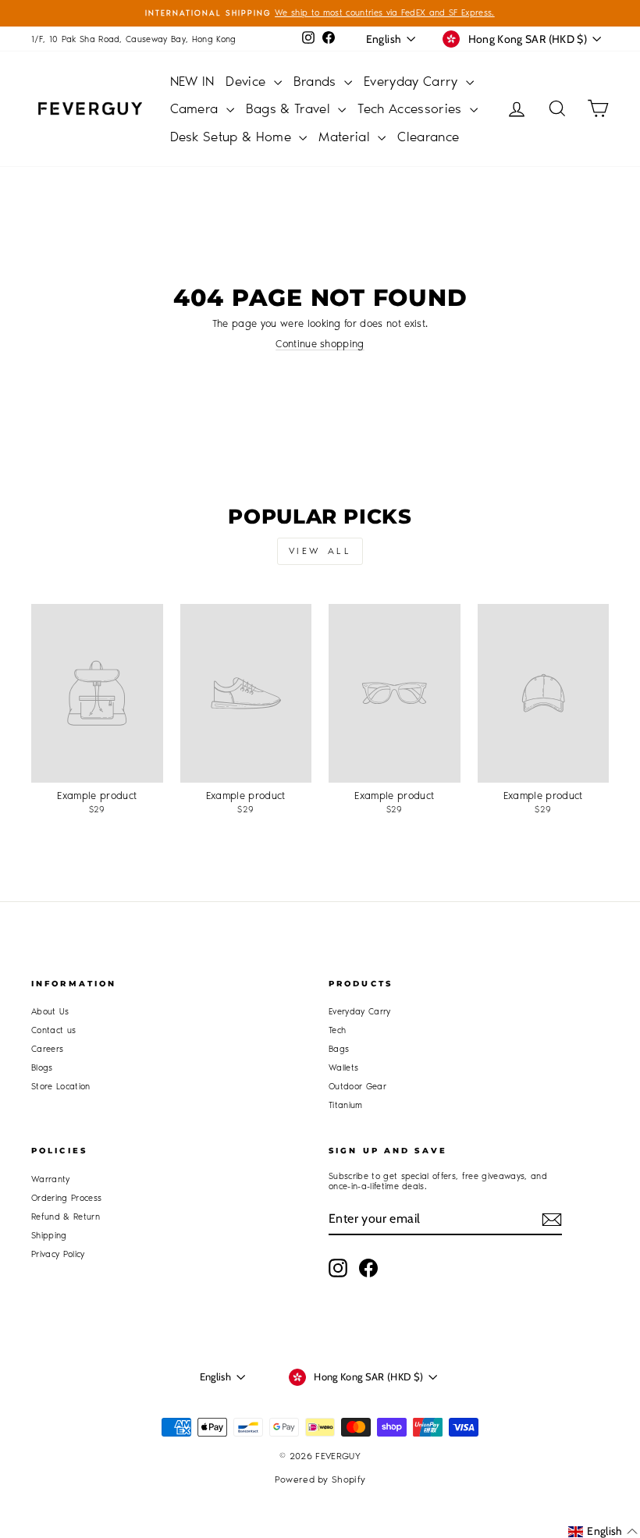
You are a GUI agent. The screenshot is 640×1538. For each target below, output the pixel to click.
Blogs (42, 1068)
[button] (603, 1531)
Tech (337, 1030)
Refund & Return (65, 1217)
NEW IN (192, 81)
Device (247, 81)
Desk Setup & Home (233, 136)
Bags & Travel (290, 108)
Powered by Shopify (320, 1479)
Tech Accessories (411, 108)
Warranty (50, 1179)
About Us (50, 1012)
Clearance (428, 136)
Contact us (53, 1030)
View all (320, 550)
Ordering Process (66, 1198)
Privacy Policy (58, 1254)
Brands (316, 81)
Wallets (343, 1068)
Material (346, 136)
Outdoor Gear (357, 1087)
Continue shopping (320, 344)
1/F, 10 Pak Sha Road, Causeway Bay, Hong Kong (133, 39)
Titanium (346, 1105)
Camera (196, 108)
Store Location (61, 1087)
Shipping (49, 1236)
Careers (47, 1049)
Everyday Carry (413, 81)
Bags (339, 1049)
